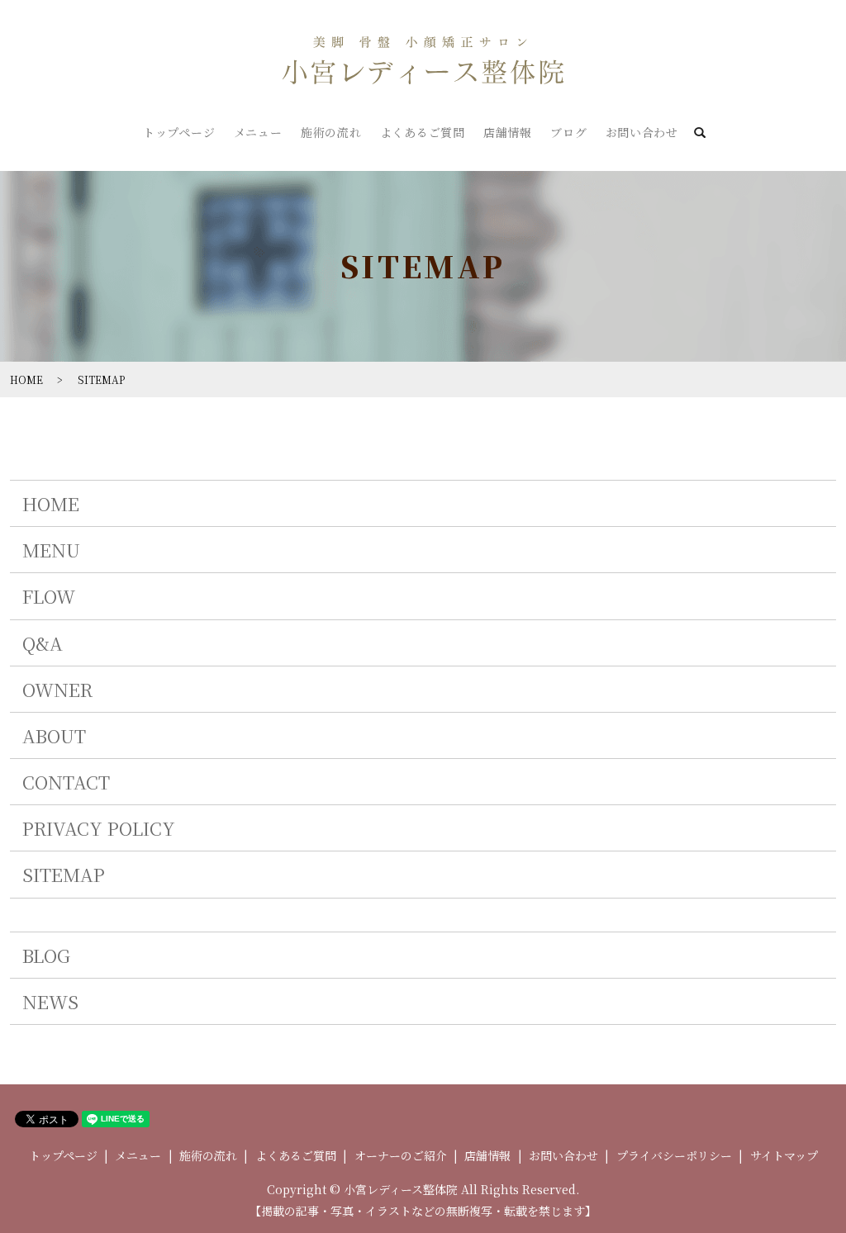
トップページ (179, 132)
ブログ (568, 132)
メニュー (258, 132)
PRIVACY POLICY (98, 828)
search (699, 133)
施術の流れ (331, 132)
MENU (51, 549)
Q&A (42, 643)
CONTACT (66, 781)
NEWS (50, 1001)
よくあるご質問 (422, 132)
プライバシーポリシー (674, 1155)
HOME (26, 379)
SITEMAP (63, 874)
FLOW (48, 596)
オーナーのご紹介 (400, 1155)
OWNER (57, 689)
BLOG (46, 955)
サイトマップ (784, 1155)
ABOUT (54, 735)
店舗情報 (507, 132)
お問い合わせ (642, 132)
